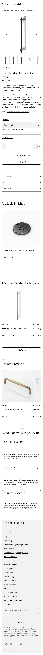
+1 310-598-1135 (10, 557)
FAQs (6, 588)
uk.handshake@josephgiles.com (16, 545)
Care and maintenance (12, 592)
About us (7, 533)
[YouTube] (20, 644)
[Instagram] (11, 644)
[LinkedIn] (16, 644)
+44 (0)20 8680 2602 (12, 549)
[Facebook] (6, 644)
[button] (39, 146)
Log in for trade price (8, 138)
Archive (7, 605)
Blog (5, 537)
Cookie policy (9, 577)
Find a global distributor (13, 600)
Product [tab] (5, 119)
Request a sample (10, 596)
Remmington (8, 68)
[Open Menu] (40, 3)
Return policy (9, 569)
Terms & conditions (11, 565)
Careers (7, 541)
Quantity (5, 142)
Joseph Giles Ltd (10, 581)
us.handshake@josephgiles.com (16, 553)
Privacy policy (9, 573)
